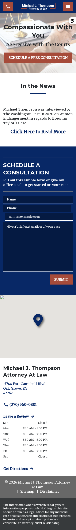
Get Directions (15, 469)
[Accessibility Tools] (72, 20)
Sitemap (27, 491)
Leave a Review (16, 416)
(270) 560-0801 (23, 404)
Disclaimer (49, 491)
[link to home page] (38, 6)
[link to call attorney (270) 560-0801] (8, 6)
